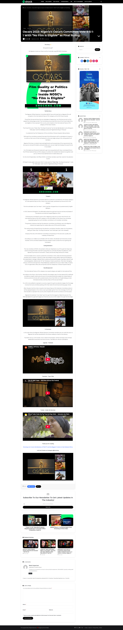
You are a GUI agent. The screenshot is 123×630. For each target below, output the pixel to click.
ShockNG (29, 7)
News (24, 28)
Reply (30, 573)
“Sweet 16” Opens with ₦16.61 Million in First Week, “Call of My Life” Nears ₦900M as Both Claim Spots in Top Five (47, 551)
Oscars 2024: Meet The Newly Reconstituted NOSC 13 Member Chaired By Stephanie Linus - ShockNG (48, 578)
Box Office (56, 1)
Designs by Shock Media (43, 627)
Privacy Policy (96, 627)
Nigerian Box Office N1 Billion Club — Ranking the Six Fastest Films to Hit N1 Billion (92, 148)
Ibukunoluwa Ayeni (88, 122)
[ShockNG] (27, 1)
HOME (42, 1)
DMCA (100, 627)
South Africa (88, 1)
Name (24, 604)
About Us (90, 627)
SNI (71, 1)
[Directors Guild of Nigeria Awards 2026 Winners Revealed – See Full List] (30, 543)
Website (51, 609)
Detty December (78, 1)
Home (25, 7)
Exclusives (49, 1)
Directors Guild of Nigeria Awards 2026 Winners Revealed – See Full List (30, 550)
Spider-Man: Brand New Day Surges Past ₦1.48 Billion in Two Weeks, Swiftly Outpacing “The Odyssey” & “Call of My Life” (91, 141)
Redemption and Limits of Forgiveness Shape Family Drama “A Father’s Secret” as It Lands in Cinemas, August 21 (65, 551)
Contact (86, 627)
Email (24, 609)
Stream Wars (64, 1)
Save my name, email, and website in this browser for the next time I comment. (42, 615)
